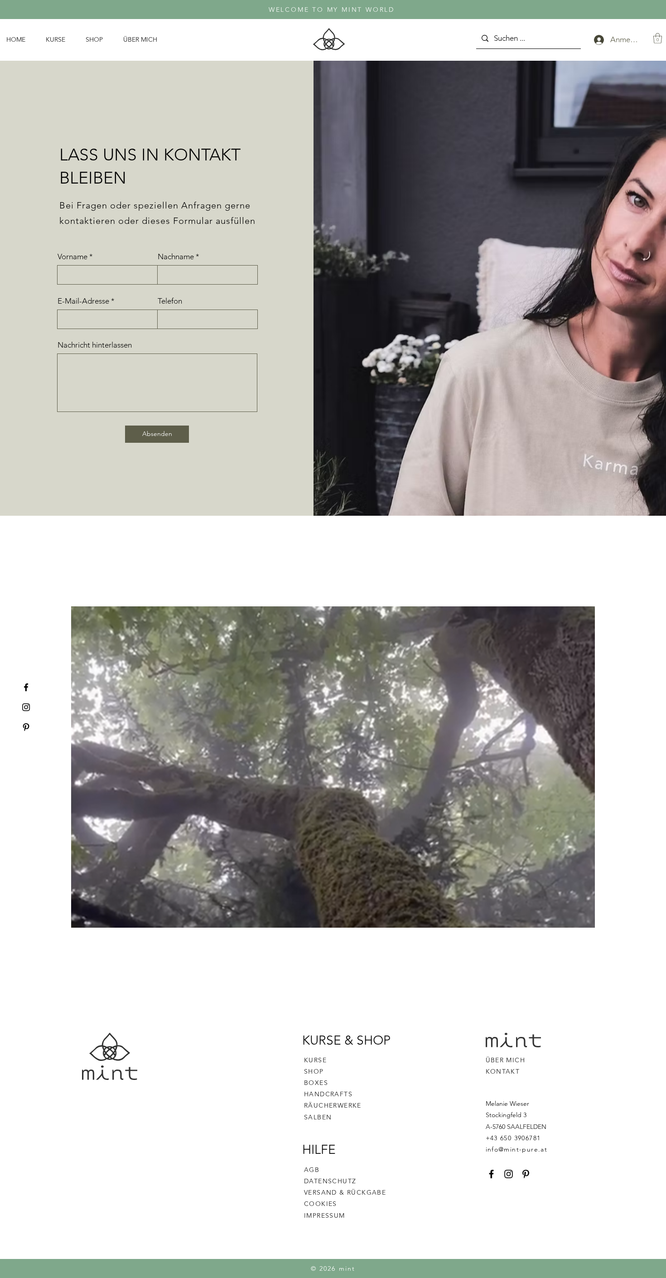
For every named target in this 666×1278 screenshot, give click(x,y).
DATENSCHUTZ (330, 1181)
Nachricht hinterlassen (95, 345)
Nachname (176, 257)
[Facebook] (26, 687)
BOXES (316, 1083)
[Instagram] (26, 707)
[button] (657, 38)
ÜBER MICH (506, 1060)
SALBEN (318, 1117)
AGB (311, 1170)
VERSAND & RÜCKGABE (345, 1192)
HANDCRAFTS (328, 1094)
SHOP (314, 1071)
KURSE (315, 1060)
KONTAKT (503, 1071)
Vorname (72, 257)
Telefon (170, 301)
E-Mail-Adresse (83, 301)
